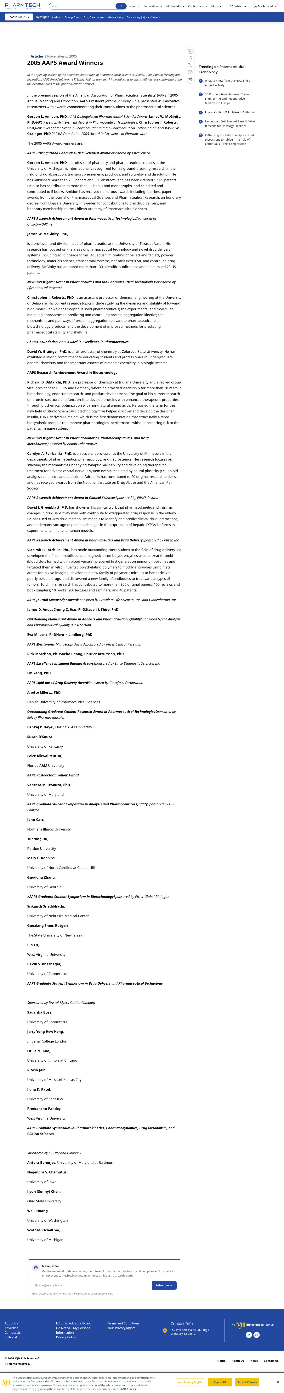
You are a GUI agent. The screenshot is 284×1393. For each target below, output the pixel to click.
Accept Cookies (247, 1382)
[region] (142, 1382)
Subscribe (162, 1285)
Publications (151, 6)
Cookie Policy (128, 1389)
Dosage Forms (73, 17)
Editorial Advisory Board (73, 1323)
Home (221, 1360)
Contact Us (13, 1332)
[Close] (278, 1382)
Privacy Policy (66, 1337)
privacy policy (105, 1293)
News (254, 1360)
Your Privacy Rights (121, 1328)
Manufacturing (115, 17)
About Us (11, 1323)
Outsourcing (133, 17)
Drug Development (94, 17)
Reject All (220, 1382)
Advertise (11, 1328)
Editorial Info (14, 1337)
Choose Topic (16, 17)
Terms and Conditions (123, 1323)
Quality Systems (151, 17)
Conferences (196, 6)
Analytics (57, 17)
